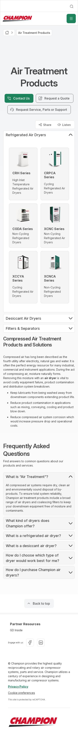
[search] (71, 6)
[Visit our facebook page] (30, 642)
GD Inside (16, 630)
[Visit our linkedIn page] (41, 642)
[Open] (71, 18)
